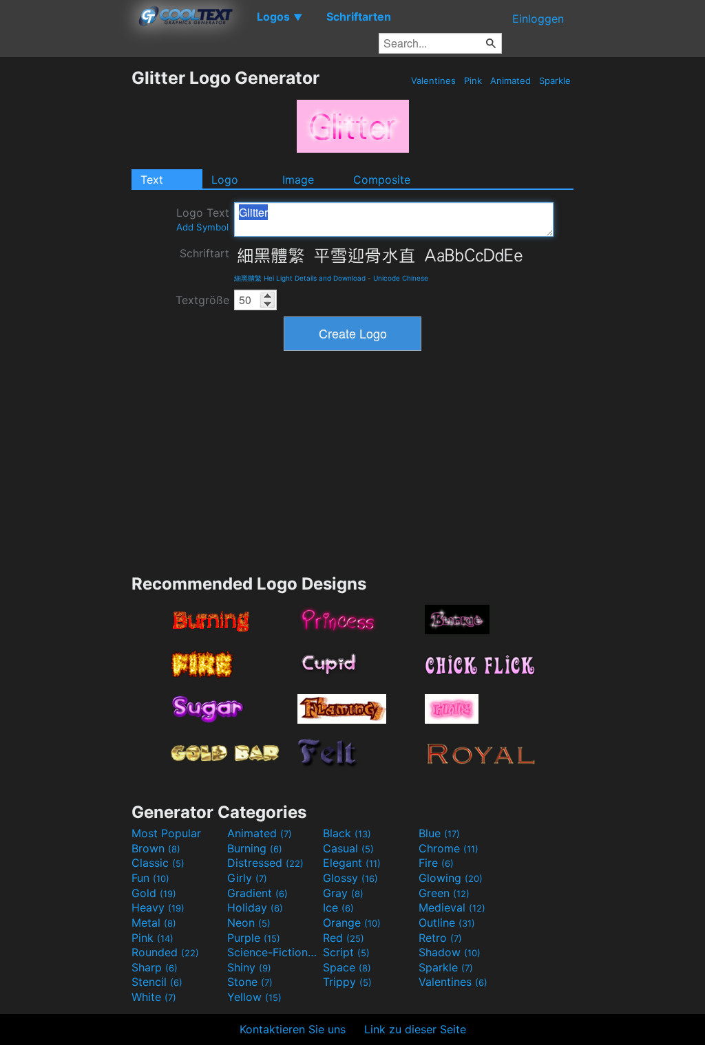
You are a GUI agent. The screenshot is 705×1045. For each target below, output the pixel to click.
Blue (439, 833)
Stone (250, 982)
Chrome (448, 848)
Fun (150, 878)
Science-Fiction (273, 952)
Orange (352, 922)
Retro (440, 938)
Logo (224, 179)
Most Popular (166, 833)
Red (343, 938)
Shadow (450, 952)
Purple (253, 938)
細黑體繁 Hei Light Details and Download (300, 278)
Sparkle (555, 80)
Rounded (165, 952)
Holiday (255, 907)
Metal (153, 922)
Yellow (254, 997)
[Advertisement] (65, 273)
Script (346, 952)
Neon (249, 922)
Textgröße (202, 300)
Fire (436, 863)
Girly (247, 878)
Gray (343, 893)
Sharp (154, 967)
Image (298, 179)
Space (347, 967)
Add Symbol (202, 227)
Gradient (257, 893)
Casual (348, 848)
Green (444, 893)
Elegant (352, 863)
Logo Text (202, 219)
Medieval (452, 907)
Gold (153, 893)
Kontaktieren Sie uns (293, 1029)
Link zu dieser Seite (415, 1029)
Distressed (265, 863)
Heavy (158, 907)
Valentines (433, 80)
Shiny (249, 967)
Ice (338, 907)
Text (151, 179)
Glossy (350, 878)
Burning (254, 848)
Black (347, 833)
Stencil (156, 982)
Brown (155, 848)
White (153, 997)
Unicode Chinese (400, 278)
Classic (158, 863)
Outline (447, 922)
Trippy (347, 982)
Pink (473, 80)
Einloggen (538, 18)
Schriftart (204, 253)
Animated (510, 80)
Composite (381, 179)
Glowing (451, 878)
